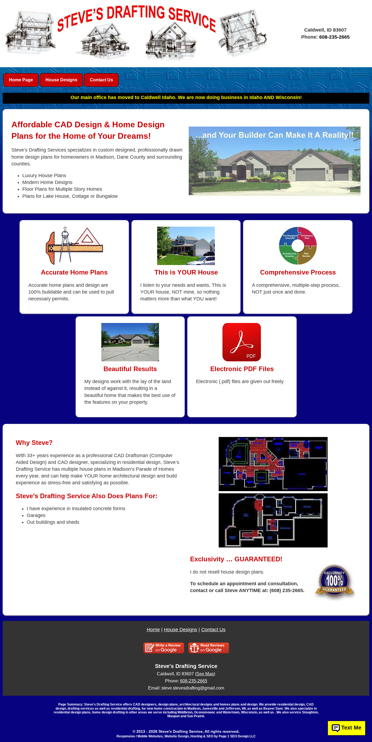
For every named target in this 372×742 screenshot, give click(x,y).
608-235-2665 (334, 37)
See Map (205, 674)
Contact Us (213, 629)
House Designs (180, 629)
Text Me (351, 728)
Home (153, 629)
